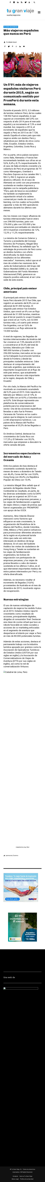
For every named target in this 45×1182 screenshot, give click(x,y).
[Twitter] (25, 2)
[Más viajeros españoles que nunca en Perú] (22, 64)
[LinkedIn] (18, 2)
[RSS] (21, 2)
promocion (9, 855)
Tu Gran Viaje (11, 42)
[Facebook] (10, 2)
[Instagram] (14, 2)
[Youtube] (29, 2)
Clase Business (11, 27)
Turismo (15, 855)
